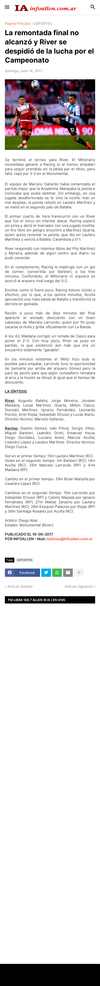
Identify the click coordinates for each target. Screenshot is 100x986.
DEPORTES (43, 23)
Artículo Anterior (20, 586)
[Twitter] (46, 573)
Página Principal (17, 23)
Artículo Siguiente (78, 586)
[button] (6, 7)
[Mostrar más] (79, 573)
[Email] (68, 573)
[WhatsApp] (57, 573)
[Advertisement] (50, 690)
